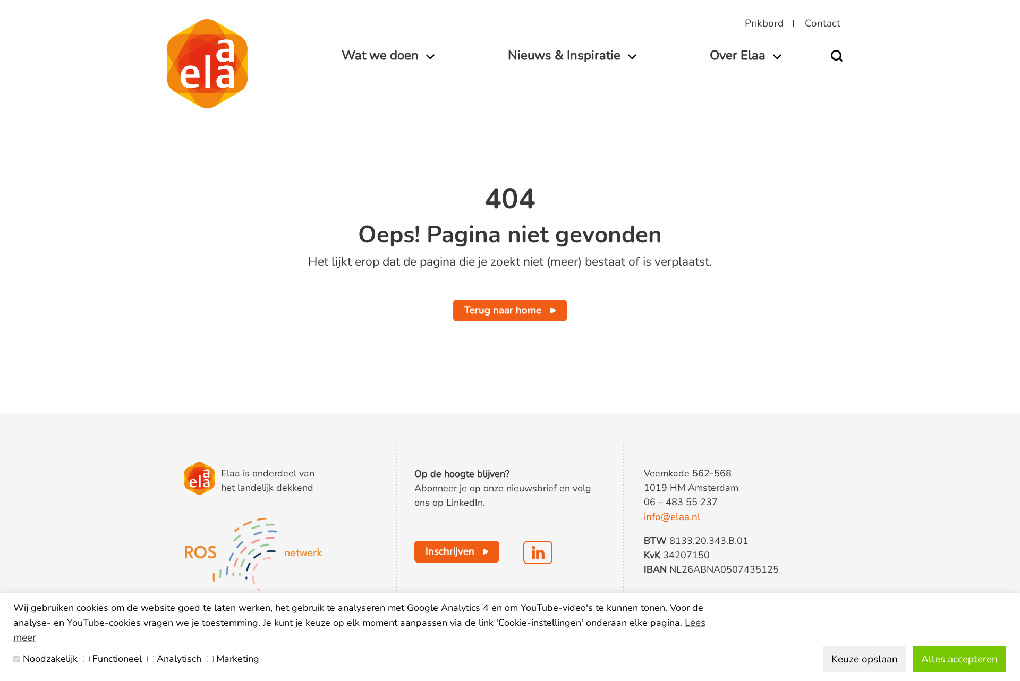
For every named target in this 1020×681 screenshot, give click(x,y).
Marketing (237, 658)
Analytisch (179, 658)
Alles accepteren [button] (959, 659)
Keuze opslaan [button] (864, 659)
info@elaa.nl (672, 517)
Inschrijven (450, 551)
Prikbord (764, 23)
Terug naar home (502, 310)
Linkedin (537, 552)
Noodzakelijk (50, 658)
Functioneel (117, 658)
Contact (822, 23)
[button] (840, 55)
